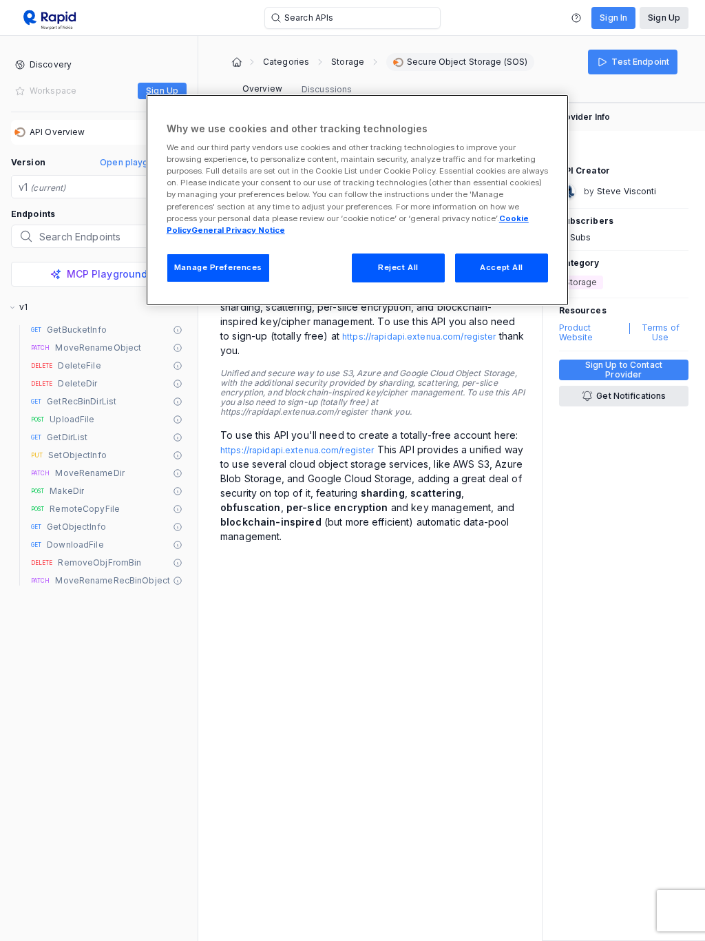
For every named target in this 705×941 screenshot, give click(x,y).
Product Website (576, 332)
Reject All (398, 267)
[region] (357, 200)
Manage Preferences (218, 267)
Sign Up (664, 17)
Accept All (501, 267)
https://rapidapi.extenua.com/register (419, 336)
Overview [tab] (262, 88)
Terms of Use (661, 332)
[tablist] (297, 89)
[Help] (576, 18)
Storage (347, 62)
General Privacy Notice (238, 230)
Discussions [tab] (327, 89)
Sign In (613, 17)
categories (286, 62)
